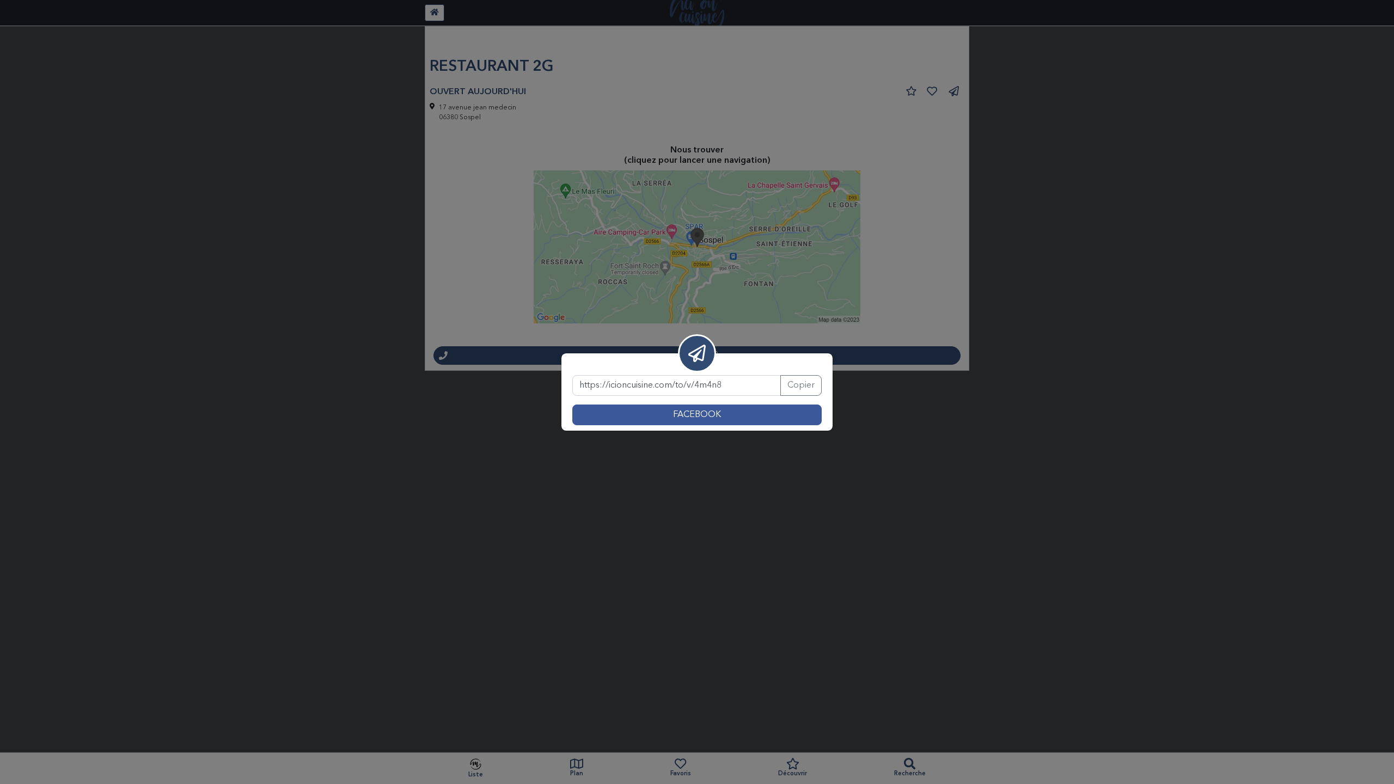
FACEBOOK (697, 415)
